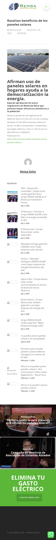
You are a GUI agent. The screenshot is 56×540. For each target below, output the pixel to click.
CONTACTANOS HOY (29, 497)
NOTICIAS (21, 33)
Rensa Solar (16, 29)
